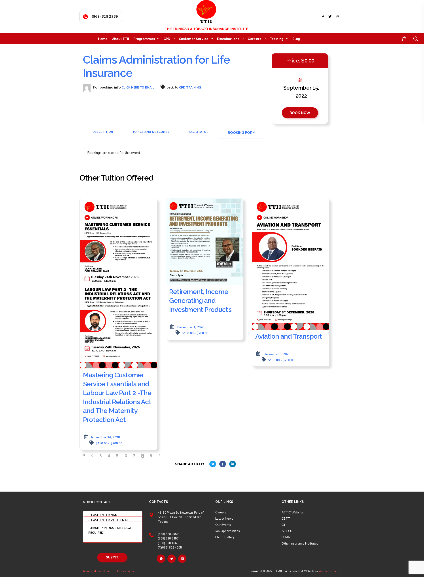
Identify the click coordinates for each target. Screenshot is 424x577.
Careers (220, 513)
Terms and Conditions (96, 571)
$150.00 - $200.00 (109, 443)
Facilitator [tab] (198, 132)
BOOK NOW (300, 113)
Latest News (224, 519)
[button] (403, 39)
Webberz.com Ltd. (330, 571)
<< (84, 455)
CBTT (286, 519)
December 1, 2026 (190, 327)
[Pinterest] (182, 558)
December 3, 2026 (276, 354)
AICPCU (287, 531)
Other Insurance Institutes (300, 544)
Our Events (223, 525)
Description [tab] (103, 132)
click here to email (138, 88)
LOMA (286, 537)
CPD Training (190, 88)
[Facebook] (161, 558)
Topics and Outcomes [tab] (150, 132)
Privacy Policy (125, 571)
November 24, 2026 (105, 437)
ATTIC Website (292, 513)
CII (283, 525)
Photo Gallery (225, 537)
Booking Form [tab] (241, 132)
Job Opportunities (227, 531)
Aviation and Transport (288, 336)
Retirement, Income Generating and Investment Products (200, 300)
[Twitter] (171, 558)
